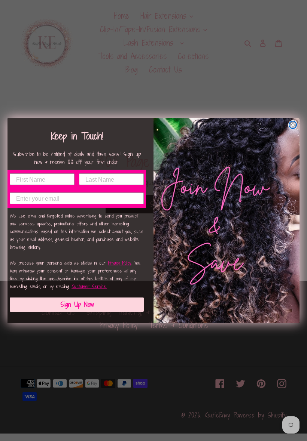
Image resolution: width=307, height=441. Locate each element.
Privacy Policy (119, 263)
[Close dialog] (293, 125)
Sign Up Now (77, 304)
